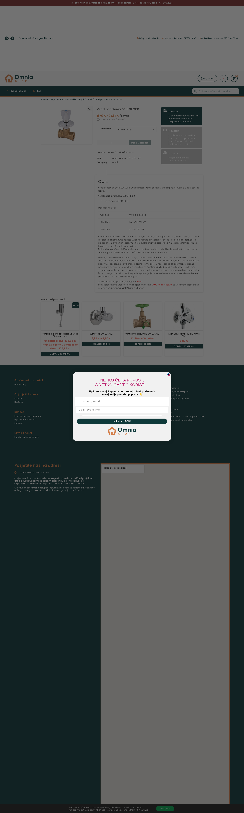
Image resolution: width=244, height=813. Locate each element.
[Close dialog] (168, 374)
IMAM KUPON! (122, 421)
